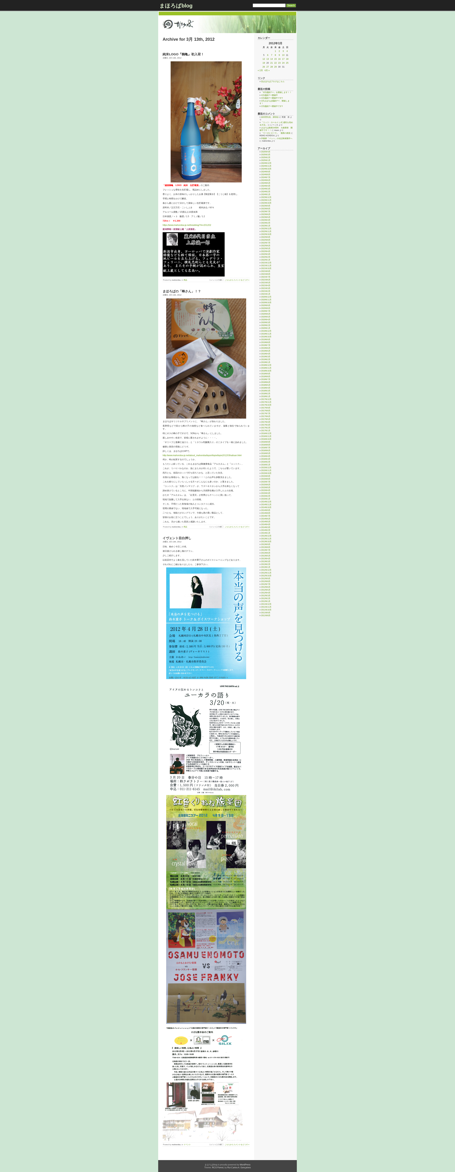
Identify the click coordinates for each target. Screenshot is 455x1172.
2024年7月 (265, 177)
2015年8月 (265, 479)
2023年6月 (265, 214)
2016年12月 (266, 433)
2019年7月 (265, 345)
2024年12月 (266, 163)
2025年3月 (265, 154)
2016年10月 (266, 439)
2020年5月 (265, 317)
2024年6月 (265, 180)
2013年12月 (266, 536)
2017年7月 (265, 413)
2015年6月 (265, 484)
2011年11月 (266, 607)
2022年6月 (265, 246)
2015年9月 (265, 476)
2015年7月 (265, 482)
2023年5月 (265, 217)
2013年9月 (265, 544)
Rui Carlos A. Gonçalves (239, 1167)
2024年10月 (266, 169)
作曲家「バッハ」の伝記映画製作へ (276, 138)
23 (279, 63)
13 (267, 59)
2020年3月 (265, 322)
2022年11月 (266, 231)
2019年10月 (266, 337)
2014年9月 (265, 510)
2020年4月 (265, 319)
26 (264, 67)
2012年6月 (265, 587)
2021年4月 (265, 285)
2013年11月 (266, 539)
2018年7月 (265, 379)
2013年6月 (265, 553)
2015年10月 (266, 473)
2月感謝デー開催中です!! (272, 106)
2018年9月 (265, 374)
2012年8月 (265, 581)
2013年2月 (265, 564)
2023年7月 (265, 211)
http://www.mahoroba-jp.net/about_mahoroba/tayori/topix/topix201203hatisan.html (202, 455)
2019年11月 (266, 334)
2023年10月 (266, 203)
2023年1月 (265, 226)
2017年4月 (265, 422)
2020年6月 (265, 314)
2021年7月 (265, 277)
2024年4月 (265, 186)
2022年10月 (266, 234)
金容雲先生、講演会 (270, 117)
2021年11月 (266, 265)
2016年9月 (265, 442)
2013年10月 (266, 541)
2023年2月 (265, 223)
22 (275, 63)
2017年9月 (265, 408)
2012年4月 (265, 593)
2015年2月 (265, 496)
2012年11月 (266, 573)
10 (283, 55)
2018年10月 (266, 371)
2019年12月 (266, 331)
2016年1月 (265, 465)
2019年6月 (265, 348)
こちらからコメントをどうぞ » (237, 280)
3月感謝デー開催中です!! (272, 98)
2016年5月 (265, 453)
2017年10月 (266, 405)
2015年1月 (265, 499)
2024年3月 (265, 189)
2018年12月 (266, 365)
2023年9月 (265, 206)
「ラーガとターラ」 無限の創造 (275, 133)
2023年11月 (266, 200)
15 (275, 59)
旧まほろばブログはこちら (273, 81)
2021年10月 (266, 268)
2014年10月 (266, 507)
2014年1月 (265, 533)
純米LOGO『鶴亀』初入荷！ (183, 54)
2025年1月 (265, 160)
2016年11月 (266, 436)
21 (271, 63)
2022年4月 (265, 251)
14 (271, 59)
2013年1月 (265, 567)
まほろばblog (175, 6)
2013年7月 (265, 550)
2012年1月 (265, 601)
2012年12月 (266, 570)
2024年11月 (266, 166)
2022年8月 (265, 240)
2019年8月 (265, 342)
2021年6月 (265, 280)
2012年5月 (265, 590)
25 (287, 63)
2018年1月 (265, 396)
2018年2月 (265, 393)
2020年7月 (265, 311)
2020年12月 (266, 297)
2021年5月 (265, 282)
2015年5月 (265, 487)
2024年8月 (265, 174)
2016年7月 (265, 448)
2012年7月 (265, 584)
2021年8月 (265, 274)
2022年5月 (265, 248)
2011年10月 (266, 610)
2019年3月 (265, 356)
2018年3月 (265, 391)
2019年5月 (265, 351)
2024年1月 (265, 194)
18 (287, 59)
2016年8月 (265, 445)
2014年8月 (265, 513)
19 (264, 63)
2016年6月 (265, 450)
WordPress (245, 1164)
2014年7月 (265, 516)
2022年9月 (265, 237)
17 (283, 59)
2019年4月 (265, 354)
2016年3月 (265, 459)
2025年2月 (265, 157)
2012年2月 (265, 598)
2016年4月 (265, 456)
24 (283, 63)
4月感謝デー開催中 (269, 95)
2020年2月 (265, 325)
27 (267, 67)
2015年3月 (265, 493)
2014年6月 (265, 519)
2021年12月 (266, 263)
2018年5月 (265, 385)
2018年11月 (266, 368)
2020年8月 (265, 308)
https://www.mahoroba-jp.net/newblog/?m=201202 (187, 225)
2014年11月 (266, 504)
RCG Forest (217, 1167)
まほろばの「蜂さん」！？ (182, 291)
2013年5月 (265, 556)
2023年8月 (265, 209)
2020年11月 (266, 300)
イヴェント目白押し (177, 538)
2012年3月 (265, 595)
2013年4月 (265, 558)
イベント (187, 1145)
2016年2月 (265, 462)
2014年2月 (265, 530)
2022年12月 (266, 228)
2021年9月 (265, 271)
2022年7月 (265, 243)
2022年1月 (265, 260)
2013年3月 (265, 561)
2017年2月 (265, 428)
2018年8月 (265, 376)
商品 (185, 280)
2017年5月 (265, 419)
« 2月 (260, 70)
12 (264, 59)
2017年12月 (266, 399)
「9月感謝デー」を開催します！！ (276, 92)
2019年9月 (265, 339)
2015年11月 (266, 470)
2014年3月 (265, 527)
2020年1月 (265, 328)
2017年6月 (265, 416)
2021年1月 (265, 294)
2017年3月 (265, 425)
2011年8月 (265, 615)
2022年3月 (265, 254)
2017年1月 (265, 430)
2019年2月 (265, 359)
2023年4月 (265, 220)
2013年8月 (265, 547)
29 (275, 67)
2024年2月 (265, 191)
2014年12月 (266, 502)
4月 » (267, 70)
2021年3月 (265, 288)
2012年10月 (266, 576)
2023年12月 (266, 197)
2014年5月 (265, 521)
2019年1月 (265, 362)
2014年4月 (265, 524)
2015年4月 (265, 490)
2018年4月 (265, 388)
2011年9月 (265, 613)
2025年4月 (265, 152)
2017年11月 (266, 402)
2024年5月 (265, 183)
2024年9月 (265, 172)
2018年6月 (265, 382)
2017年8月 (265, 411)
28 (271, 67)
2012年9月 (265, 578)
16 (279, 59)
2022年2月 (265, 257)
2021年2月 (265, 291)
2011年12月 (266, 604)
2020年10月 (266, 302)
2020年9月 (265, 305)
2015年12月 (266, 467)
